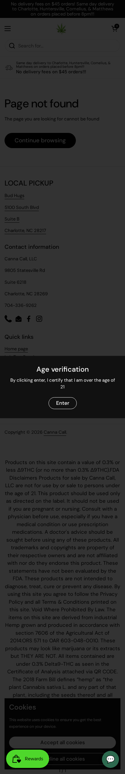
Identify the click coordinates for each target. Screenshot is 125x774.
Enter (62, 403)
